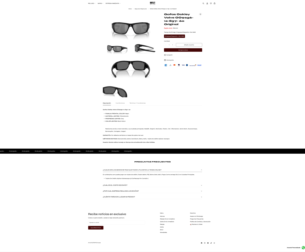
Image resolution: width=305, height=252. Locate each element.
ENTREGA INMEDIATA (112, 3)
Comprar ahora (183, 50)
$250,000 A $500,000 (141, 9)
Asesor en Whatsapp (196, 216)
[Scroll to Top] (302, 243)
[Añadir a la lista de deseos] (200, 14)
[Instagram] (204, 243)
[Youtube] (208, 243)
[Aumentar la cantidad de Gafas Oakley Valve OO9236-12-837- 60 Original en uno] (172, 45)
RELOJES (91, 3)
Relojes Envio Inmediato (167, 219)
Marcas (162, 216)
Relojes (162, 224)
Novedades (163, 232)
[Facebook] (201, 243)
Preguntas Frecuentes (196, 219)
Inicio (130, 9)
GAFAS (100, 3)
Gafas (162, 227)
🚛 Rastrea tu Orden (196, 224)
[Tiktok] (211, 243)
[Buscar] (203, 3)
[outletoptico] (152, 3)
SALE (161, 229)
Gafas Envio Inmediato (167, 221)
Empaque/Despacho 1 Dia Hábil (174, 36)
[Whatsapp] (214, 243)
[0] (214, 3)
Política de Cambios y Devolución (200, 221)
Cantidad (167, 41)
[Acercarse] (155, 15)
